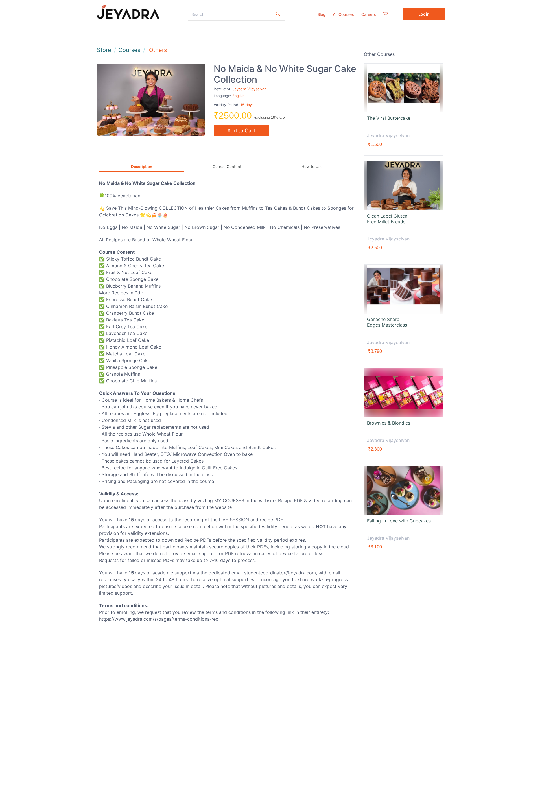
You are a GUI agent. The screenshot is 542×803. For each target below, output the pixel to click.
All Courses (343, 14)
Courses (129, 50)
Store (104, 50)
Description (141, 166)
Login (423, 14)
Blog (321, 14)
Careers (368, 14)
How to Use (312, 166)
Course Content (227, 166)
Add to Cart (241, 131)
